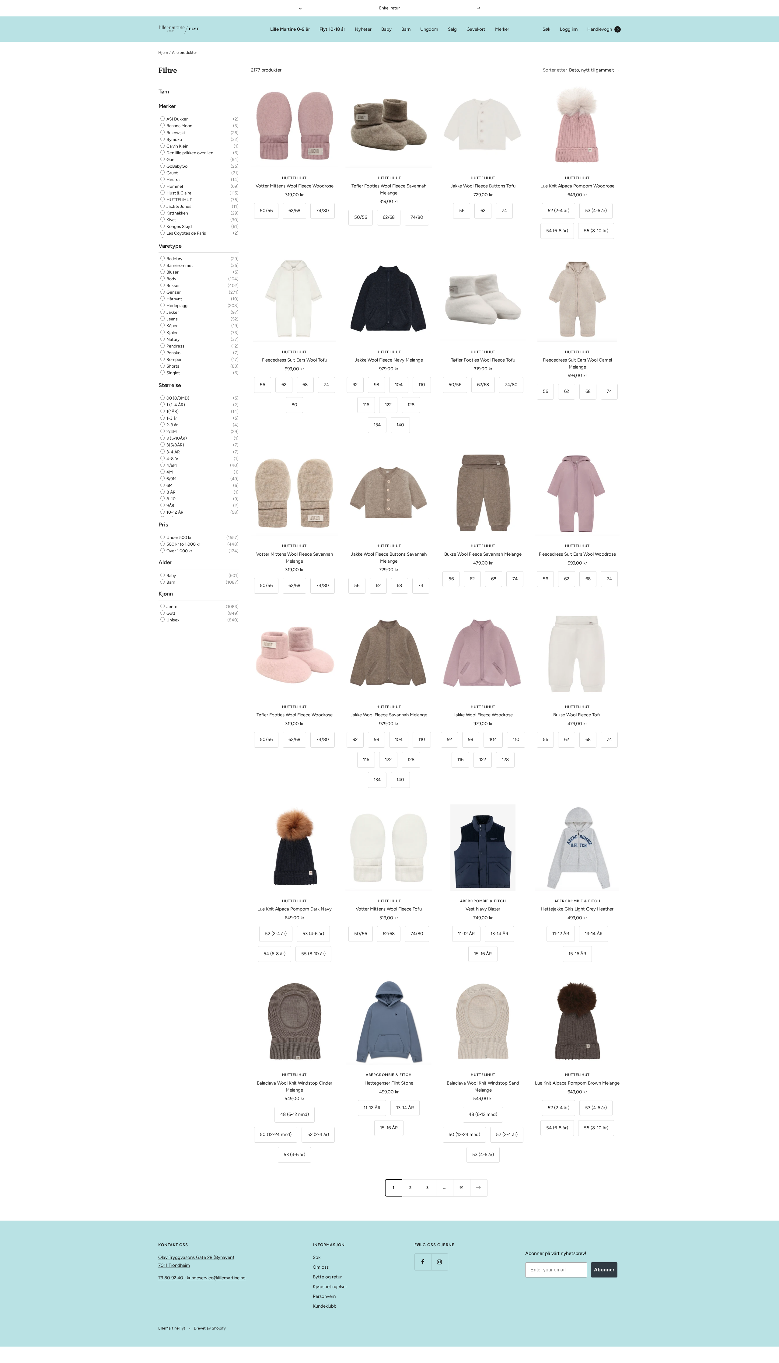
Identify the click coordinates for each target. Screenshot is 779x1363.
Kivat (171, 219)
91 (461, 1187)
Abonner (604, 1269)
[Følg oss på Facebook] (422, 1261)
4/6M (171, 465)
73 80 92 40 (170, 1278)
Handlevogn (603, 29)
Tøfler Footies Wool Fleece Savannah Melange (388, 189)
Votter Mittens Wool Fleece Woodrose (295, 186)
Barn (405, 29)
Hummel (174, 186)
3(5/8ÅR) (175, 445)
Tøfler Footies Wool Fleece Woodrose (295, 715)
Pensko (173, 352)
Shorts (172, 366)
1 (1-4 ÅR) (175, 404)
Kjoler (172, 332)
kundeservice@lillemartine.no (216, 1278)
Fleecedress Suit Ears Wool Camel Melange (577, 363)
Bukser (173, 285)
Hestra (173, 179)
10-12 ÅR (174, 512)
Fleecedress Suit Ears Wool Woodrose (577, 554)
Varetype (170, 245)
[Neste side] (478, 1187)
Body (171, 278)
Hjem (163, 52)
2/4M (171, 431)
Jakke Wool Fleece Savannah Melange (388, 715)
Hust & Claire (178, 193)
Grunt (172, 173)
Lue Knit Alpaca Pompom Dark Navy (294, 909)
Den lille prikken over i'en (189, 153)
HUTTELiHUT (179, 199)
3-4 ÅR (173, 451)
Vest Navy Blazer (483, 909)
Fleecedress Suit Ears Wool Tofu (294, 360)
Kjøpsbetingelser (330, 1286)
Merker (502, 29)
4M (169, 472)
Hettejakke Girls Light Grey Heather (577, 909)
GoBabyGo (176, 166)
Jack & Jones (178, 206)
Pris (163, 524)
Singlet (173, 373)
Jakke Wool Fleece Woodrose (483, 715)
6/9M (171, 478)
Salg (452, 29)
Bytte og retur (327, 1277)
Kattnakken (177, 213)
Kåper (172, 325)
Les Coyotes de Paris (186, 233)
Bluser (172, 272)
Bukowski (175, 132)
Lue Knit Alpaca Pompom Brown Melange (577, 1083)
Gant (171, 159)
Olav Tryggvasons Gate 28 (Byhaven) (196, 1257)
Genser (173, 292)
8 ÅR (171, 492)
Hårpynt (174, 299)
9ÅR (170, 505)
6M (169, 485)
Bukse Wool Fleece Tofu (577, 715)
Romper (174, 359)
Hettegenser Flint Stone (389, 1083)
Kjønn (166, 593)
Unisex (173, 620)
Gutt (170, 613)
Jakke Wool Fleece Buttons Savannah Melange (389, 557)
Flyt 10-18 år (332, 29)
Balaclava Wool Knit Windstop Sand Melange (483, 1086)
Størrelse (170, 385)
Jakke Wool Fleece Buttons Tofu (482, 186)
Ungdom (429, 29)
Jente (171, 606)
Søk (546, 29)
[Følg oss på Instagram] (439, 1261)
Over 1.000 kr (179, 551)
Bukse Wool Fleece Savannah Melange (483, 554)
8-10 (171, 499)
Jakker (172, 312)
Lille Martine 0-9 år (290, 29)
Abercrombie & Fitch (483, 901)
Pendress (175, 345)
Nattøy (173, 339)
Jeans (172, 319)
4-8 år (172, 458)
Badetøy (174, 258)
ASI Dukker (177, 119)
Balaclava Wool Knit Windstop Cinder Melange (294, 1086)
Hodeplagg (176, 305)
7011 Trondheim (174, 1265)
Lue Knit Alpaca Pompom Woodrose (577, 186)
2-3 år (172, 425)
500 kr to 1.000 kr (183, 544)
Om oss (321, 1267)
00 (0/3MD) (177, 398)
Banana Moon (179, 126)
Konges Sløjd (179, 226)
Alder (165, 562)
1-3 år (171, 418)
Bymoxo (174, 139)
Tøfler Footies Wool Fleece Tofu (483, 360)
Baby (386, 29)
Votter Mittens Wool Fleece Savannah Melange (294, 557)
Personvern (324, 1296)
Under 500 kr (179, 537)
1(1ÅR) (172, 411)
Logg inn (569, 29)
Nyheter (363, 29)
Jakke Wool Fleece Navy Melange (389, 360)
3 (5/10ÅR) (176, 438)
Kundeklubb (325, 1306)
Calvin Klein (177, 146)
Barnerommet (179, 265)
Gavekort (475, 29)
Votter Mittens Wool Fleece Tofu (389, 909)
